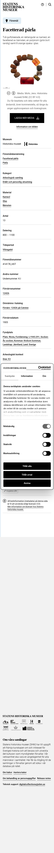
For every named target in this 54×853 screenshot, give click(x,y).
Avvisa (27, 483)
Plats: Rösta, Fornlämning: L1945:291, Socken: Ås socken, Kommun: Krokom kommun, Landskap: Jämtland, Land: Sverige (25, 341)
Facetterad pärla (10, 158)
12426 (6, 293)
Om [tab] (44, 376)
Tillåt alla (27, 466)
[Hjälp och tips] (42, 4)
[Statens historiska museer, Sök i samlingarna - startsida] (13, 7)
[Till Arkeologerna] (6, 721)
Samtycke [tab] (10, 376)
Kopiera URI (11, 491)
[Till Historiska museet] (32, 721)
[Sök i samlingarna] (49, 4)
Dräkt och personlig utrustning (17, 182)
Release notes (44, 778)
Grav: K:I (7, 359)
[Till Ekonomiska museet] (14, 721)
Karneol (6, 197)
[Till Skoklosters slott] (6, 728)
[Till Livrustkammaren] (39, 721)
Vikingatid (8, 249)
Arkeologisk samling (13, 177)
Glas (5, 201)
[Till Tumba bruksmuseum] (15, 728)
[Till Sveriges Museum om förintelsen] (28, 728)
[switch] (46, 435)
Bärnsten (7, 205)
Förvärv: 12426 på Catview (16, 308)
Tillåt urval (27, 474)
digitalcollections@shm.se (32, 784)
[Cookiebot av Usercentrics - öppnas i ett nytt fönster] (38, 368)
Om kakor (7, 772)
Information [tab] (27, 376)
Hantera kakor (20, 772)
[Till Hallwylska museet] (24, 721)
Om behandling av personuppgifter (19, 778)
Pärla (5, 162)
